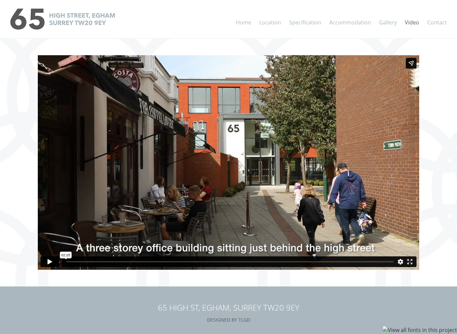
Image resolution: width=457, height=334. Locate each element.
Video (412, 22)
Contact (437, 22)
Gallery (388, 22)
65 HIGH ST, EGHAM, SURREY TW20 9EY (228, 307)
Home (243, 22)
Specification (305, 22)
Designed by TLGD (228, 320)
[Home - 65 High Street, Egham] (79, 19)
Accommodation (350, 22)
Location (270, 22)
